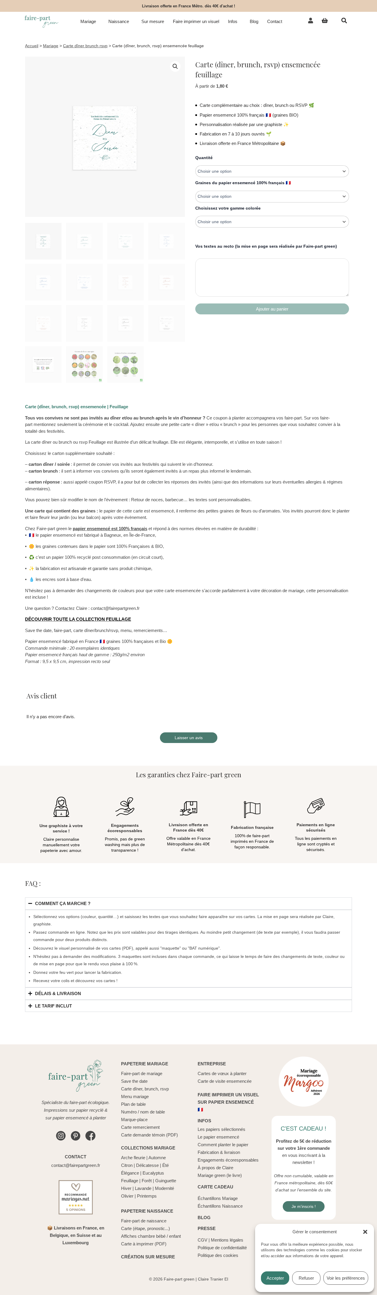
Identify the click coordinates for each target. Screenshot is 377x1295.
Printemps (147, 1195)
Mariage (88, 21)
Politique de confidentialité (222, 1247)
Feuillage (129, 1180)
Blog (254, 21)
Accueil (31, 45)
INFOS (204, 1120)
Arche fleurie (133, 1157)
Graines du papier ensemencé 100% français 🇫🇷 (243, 182)
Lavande (143, 1188)
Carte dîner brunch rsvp (85, 45)
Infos (232, 21)
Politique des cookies (218, 1255)
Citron (127, 1165)
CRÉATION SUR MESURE (148, 1256)
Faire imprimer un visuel (196, 21)
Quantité (204, 157)
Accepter (275, 1278)
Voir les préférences (346, 1278)
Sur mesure (152, 21)
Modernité (164, 1188)
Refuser (306, 1278)
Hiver (126, 1188)
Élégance (130, 1172)
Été (165, 1165)
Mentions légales (227, 1239)
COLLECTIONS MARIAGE (148, 1147)
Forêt (147, 1180)
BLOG (204, 1217)
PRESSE (207, 1228)
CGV (202, 1239)
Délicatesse (147, 1165)
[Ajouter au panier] (272, 308)
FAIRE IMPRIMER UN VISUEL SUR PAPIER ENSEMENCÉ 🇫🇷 (228, 1102)
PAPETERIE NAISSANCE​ (147, 1211)
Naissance (118, 21)
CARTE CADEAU (215, 1186)
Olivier (127, 1195)
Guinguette (165, 1180)
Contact (274, 21)
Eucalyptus (153, 1172)
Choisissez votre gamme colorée (228, 208)
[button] (365, 1232)
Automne (157, 1157)
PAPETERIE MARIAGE (144, 1063)
